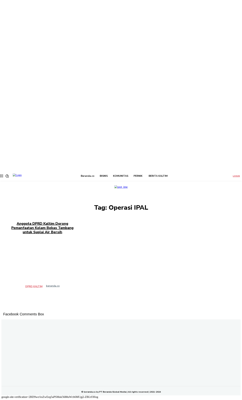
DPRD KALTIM (34, 286)
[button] (7, 176)
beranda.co (53, 286)
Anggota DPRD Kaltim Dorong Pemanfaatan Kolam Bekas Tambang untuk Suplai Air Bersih (42, 227)
